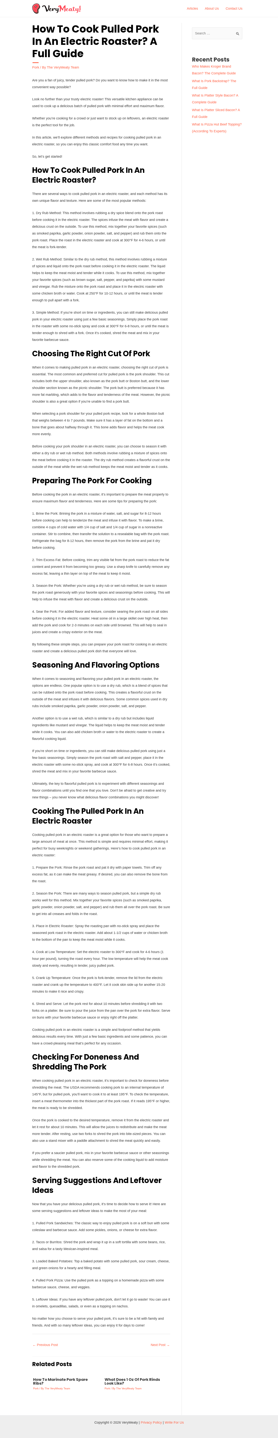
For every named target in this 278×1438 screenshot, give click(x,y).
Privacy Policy (151, 1422)
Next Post (160, 1345)
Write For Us (174, 1422)
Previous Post (45, 1345)
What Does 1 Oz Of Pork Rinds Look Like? (132, 1381)
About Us (212, 8)
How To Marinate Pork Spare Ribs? (60, 1381)
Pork (35, 67)
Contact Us (234, 8)
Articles (192, 8)
